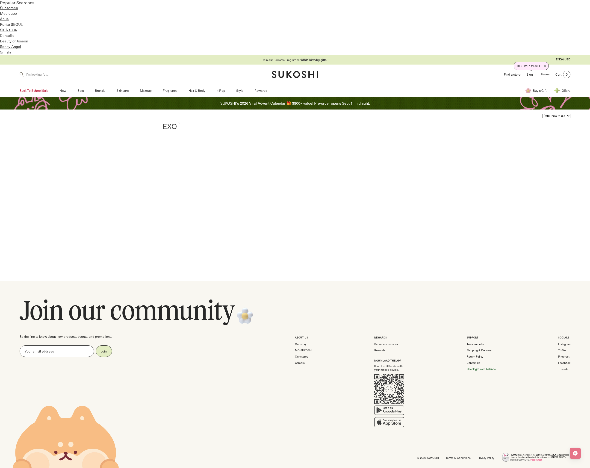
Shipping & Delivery (479, 350)
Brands (100, 90)
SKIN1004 (8, 30)
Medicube (8, 13)
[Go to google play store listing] (389, 411)
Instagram (564, 344)
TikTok (562, 350)
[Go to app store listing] (389, 423)
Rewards (260, 90)
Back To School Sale (34, 90)
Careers (300, 363)
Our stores (301, 356)
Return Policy (475, 356)
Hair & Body (197, 90)
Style (239, 90)
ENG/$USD (563, 59)
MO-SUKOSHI (303, 350)
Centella (7, 35)
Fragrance (170, 90)
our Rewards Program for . (295, 60)
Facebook (564, 363)
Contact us (473, 363)
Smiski (5, 52)
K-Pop (220, 90)
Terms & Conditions (458, 458)
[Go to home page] (295, 74)
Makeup (146, 90)
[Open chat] (575, 453)
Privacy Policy (486, 458)
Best (80, 90)
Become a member (386, 344)
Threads (563, 369)
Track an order (475, 344)
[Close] (545, 66)
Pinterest (563, 356)
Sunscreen (9, 7)
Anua (4, 18)
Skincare (122, 90)
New (62, 90)
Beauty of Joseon (14, 41)
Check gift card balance (481, 369)
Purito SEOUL (11, 24)
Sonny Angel (10, 46)
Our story (301, 344)
